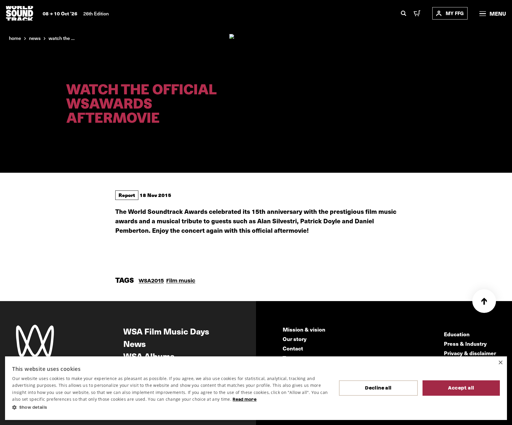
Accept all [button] (461, 388)
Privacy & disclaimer (470, 353)
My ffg (455, 13)
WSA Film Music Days (166, 331)
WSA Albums (149, 356)
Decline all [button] (378, 388)
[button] (170, 407)
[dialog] (256, 388)
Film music (180, 280)
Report (127, 194)
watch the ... (62, 38)
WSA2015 (151, 280)
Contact (293, 348)
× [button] (500, 363)
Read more (245, 399)
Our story (295, 338)
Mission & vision (304, 329)
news (35, 38)
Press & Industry (465, 343)
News (134, 343)
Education (457, 334)
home (15, 38)
